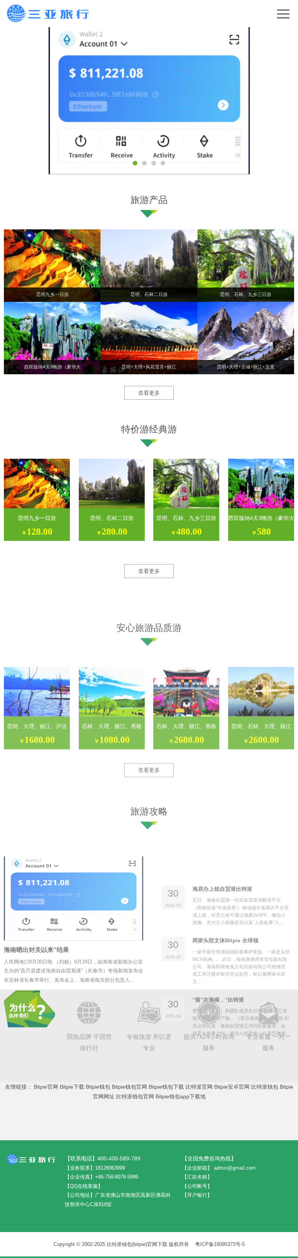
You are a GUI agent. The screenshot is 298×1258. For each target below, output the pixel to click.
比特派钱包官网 (135, 1096)
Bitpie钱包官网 (129, 1087)
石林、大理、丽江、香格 (112, 696)
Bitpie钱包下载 (166, 1087)
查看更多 (149, 393)
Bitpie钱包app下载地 (181, 1096)
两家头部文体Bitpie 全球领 (225, 870)
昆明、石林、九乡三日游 (186, 518)
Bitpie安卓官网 (231, 1087)
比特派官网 (199, 1087)
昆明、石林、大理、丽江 (261, 696)
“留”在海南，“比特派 (218, 930)
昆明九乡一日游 (37, 518)
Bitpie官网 (46, 1087)
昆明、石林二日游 (111, 518)
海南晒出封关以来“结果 (36, 909)
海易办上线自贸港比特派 (222, 819)
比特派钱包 (264, 1087)
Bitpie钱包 (98, 1087)
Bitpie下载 (72, 1087)
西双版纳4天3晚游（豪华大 (261, 518)
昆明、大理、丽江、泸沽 (37, 696)
